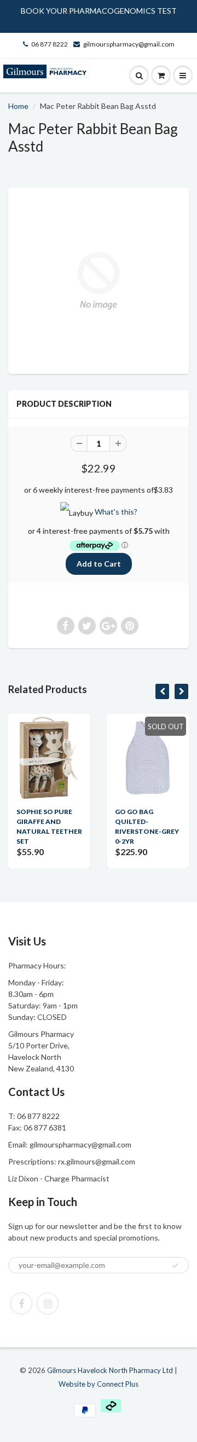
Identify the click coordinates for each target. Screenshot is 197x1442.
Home (18, 106)
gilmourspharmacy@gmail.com (129, 44)
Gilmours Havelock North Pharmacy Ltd (110, 1370)
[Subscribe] (175, 1265)
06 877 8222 (49, 44)
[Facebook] (21, 1303)
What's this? (116, 511)
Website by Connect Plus (98, 1384)
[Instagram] (48, 1303)
